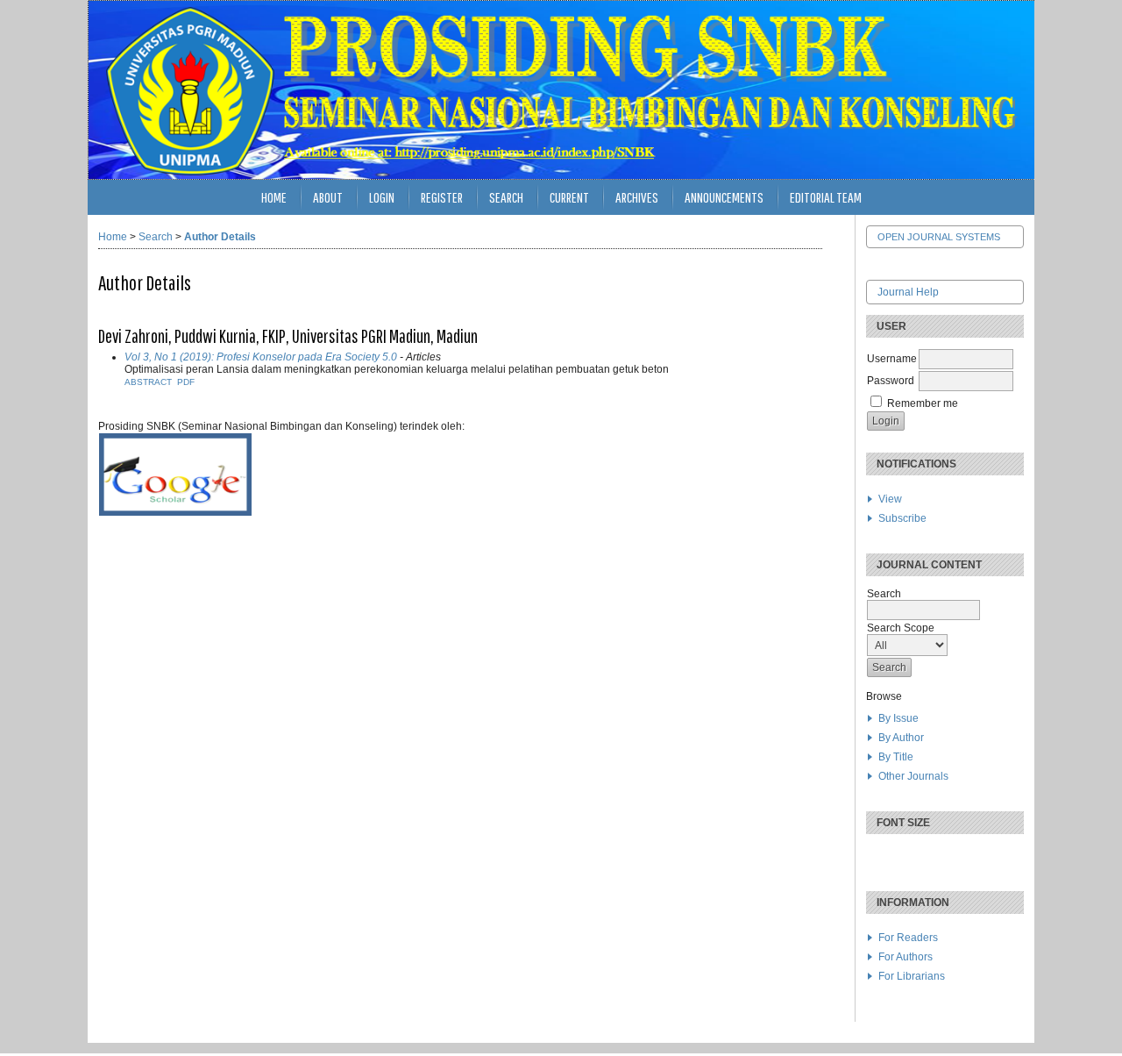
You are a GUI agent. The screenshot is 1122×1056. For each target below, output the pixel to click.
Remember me (922, 403)
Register (442, 197)
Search (506, 197)
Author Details (220, 237)
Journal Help (908, 292)
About (328, 197)
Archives (636, 197)
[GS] (175, 513)
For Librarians (911, 976)
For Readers (908, 937)
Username (892, 359)
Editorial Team (826, 197)
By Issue (898, 718)
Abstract (148, 382)
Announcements (724, 197)
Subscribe (902, 518)
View (890, 499)
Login (381, 197)
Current (569, 197)
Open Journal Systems (938, 237)
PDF (186, 382)
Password (890, 381)
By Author (901, 737)
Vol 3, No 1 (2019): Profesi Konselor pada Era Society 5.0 (260, 357)
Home (274, 197)
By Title (895, 757)
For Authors (905, 957)
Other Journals (913, 776)
